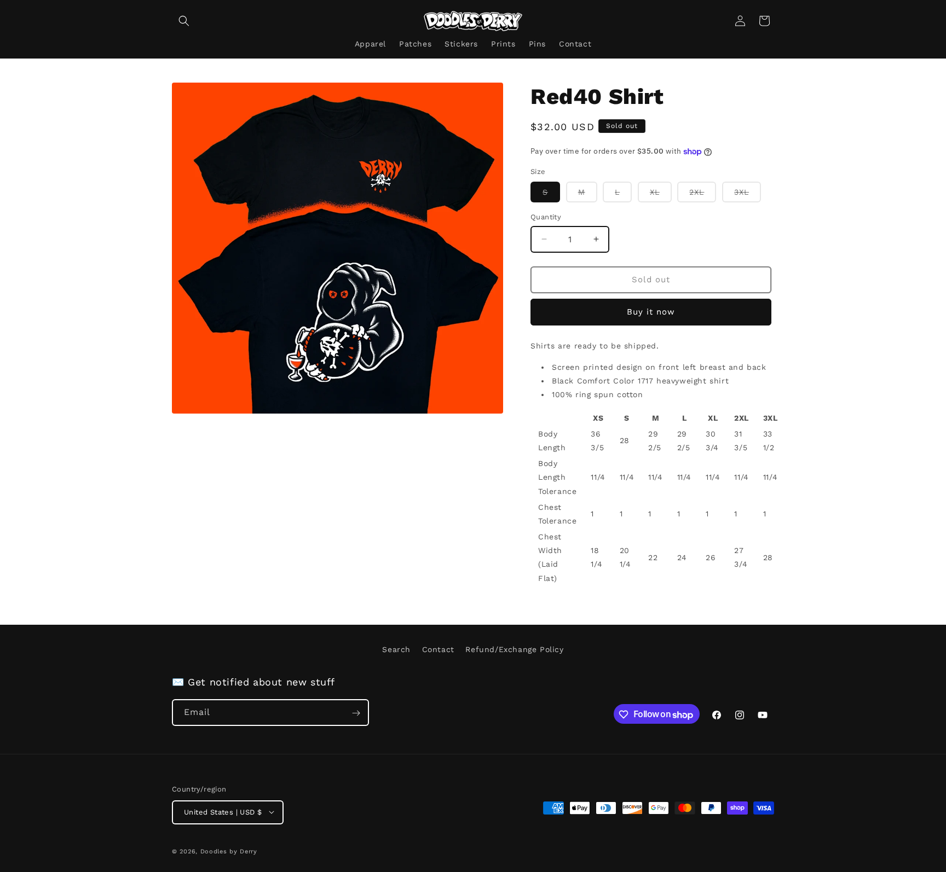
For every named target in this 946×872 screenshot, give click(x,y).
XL (661, 194)
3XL (747, 194)
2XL (702, 194)
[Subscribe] (356, 713)
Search (396, 649)
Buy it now (651, 312)
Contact (438, 649)
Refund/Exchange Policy (514, 649)
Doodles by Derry (228, 850)
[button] (184, 21)
